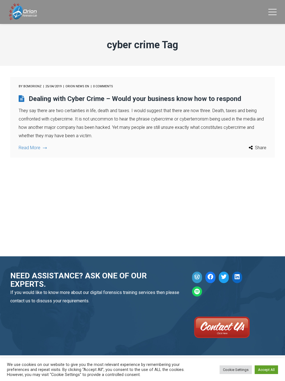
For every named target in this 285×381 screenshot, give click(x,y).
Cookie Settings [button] (236, 370)
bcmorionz (32, 86)
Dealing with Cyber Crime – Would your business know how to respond (135, 99)
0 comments (103, 86)
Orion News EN (77, 86)
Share (260, 147)
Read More (29, 147)
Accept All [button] (266, 370)
